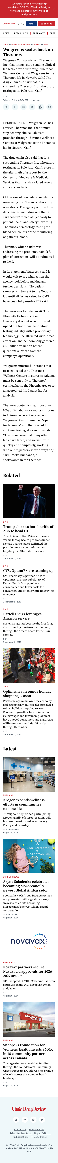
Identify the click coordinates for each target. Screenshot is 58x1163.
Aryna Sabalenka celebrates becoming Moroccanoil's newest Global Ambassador (26, 886)
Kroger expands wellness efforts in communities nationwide (24, 804)
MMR (31, 23)
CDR (5, 96)
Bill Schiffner (11, 829)
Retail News (21, 33)
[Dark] (18, 23)
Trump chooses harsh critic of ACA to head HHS (28, 528)
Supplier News (11, 877)
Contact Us (20, 1129)
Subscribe (46, 23)
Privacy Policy (39, 1137)
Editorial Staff (36, 1129)
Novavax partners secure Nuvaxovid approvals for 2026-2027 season (28, 971)
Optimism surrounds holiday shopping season (27, 693)
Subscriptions (21, 1137)
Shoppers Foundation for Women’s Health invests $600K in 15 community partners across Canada (28, 1051)
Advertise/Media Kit (21, 1133)
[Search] (22, 23)
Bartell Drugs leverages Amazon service (22, 616)
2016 (5, 44)
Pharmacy (39, 33)
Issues (36, 44)
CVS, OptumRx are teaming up (28, 570)
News (47, 44)
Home (6, 33)
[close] (54, 9)
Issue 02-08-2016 (20, 44)
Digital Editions (42, 1133)
